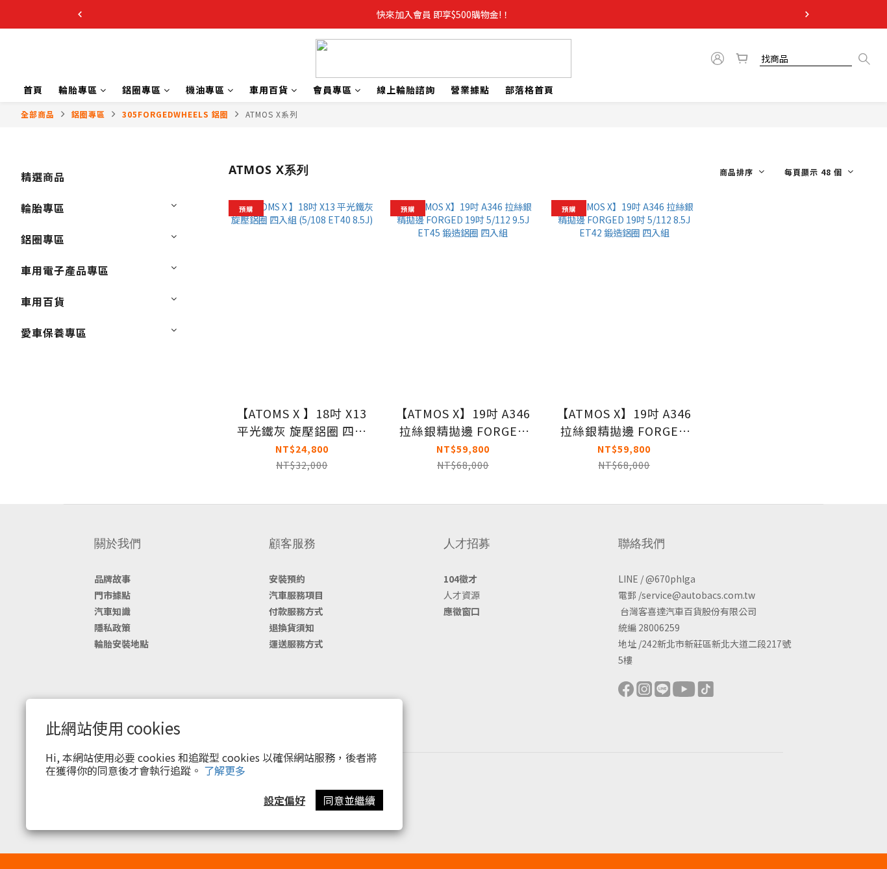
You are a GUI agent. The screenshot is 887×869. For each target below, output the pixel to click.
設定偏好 (284, 800)
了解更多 (224, 770)
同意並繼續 (349, 800)
